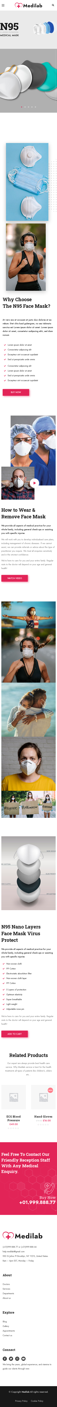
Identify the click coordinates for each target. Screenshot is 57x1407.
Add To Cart (15, 1033)
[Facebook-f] (5, 1359)
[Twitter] (11, 1359)
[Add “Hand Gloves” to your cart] (31, 1098)
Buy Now (16, 392)
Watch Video (14, 578)
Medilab (25, 1391)
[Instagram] (17, 1359)
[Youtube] (23, 1359)
